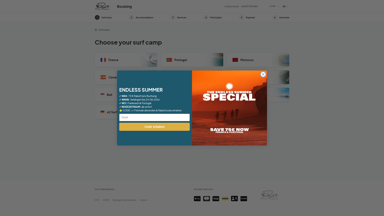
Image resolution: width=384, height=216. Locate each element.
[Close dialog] (263, 74)
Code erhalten (155, 126)
